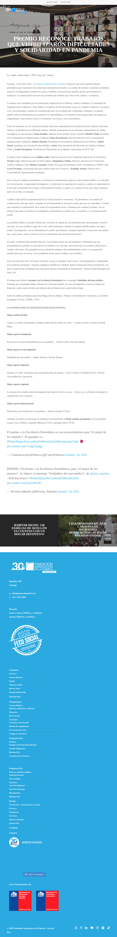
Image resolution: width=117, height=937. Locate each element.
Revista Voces (14, 689)
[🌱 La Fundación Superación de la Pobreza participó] (34, 855)
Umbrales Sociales (16, 775)
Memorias (13, 712)
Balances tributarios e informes (21, 709)
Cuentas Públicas (16, 706)
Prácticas (13, 808)
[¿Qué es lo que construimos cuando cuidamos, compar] (17, 865)
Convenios (13, 720)
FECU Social (14, 716)
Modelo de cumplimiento (19, 726)
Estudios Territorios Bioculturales (23, 745)
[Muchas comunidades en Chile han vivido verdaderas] (51, 855)
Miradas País (14, 752)
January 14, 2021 (76, 455)
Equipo (12, 681)
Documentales (14, 793)
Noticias (58, 31)
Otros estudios (15, 779)
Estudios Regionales (17, 749)
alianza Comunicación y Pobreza (51, 84)
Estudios (12, 742)
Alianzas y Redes (16, 685)
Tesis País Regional (17, 786)
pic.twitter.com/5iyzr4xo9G (24, 483)
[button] (111, 10)
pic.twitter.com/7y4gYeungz (25, 446)
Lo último (13, 828)
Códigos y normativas (18, 734)
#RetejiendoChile (68, 441)
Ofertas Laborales (16, 820)
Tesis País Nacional (17, 789)
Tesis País (13, 783)
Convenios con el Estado (19, 723)
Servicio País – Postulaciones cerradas (24, 805)
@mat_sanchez (99, 473)
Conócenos (13, 670)
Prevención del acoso (17, 730)
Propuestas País (16, 738)
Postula (12, 801)
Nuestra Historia (16, 677)
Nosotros (12, 674)
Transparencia (15, 702)
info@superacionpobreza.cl (24, 593)
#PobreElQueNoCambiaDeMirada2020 (32, 441)
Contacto (13, 833)
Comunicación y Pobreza (19, 756)
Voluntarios (14, 812)
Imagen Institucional (17, 692)
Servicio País (14, 697)
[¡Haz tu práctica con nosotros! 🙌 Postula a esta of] (17, 855)
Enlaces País (14, 823)
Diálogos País (14, 797)
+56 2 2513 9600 (19, 597)
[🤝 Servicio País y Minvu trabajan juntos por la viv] (34, 865)
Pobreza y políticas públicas (20, 772)
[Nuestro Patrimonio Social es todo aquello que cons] (51, 865)
